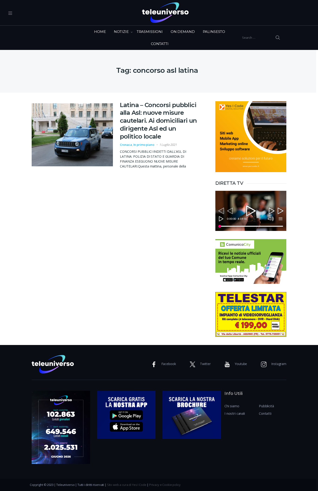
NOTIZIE (121, 31)
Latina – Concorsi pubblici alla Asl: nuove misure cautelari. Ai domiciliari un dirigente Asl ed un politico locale (158, 120)
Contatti (265, 413)
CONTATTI (160, 44)
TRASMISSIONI (150, 31)
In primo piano (143, 145)
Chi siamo (231, 406)
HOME (100, 31)
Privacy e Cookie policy (165, 485)
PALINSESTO (214, 31)
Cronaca (126, 145)
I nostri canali (234, 413)
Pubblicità (266, 406)
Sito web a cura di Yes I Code (126, 485)
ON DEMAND (183, 31)
